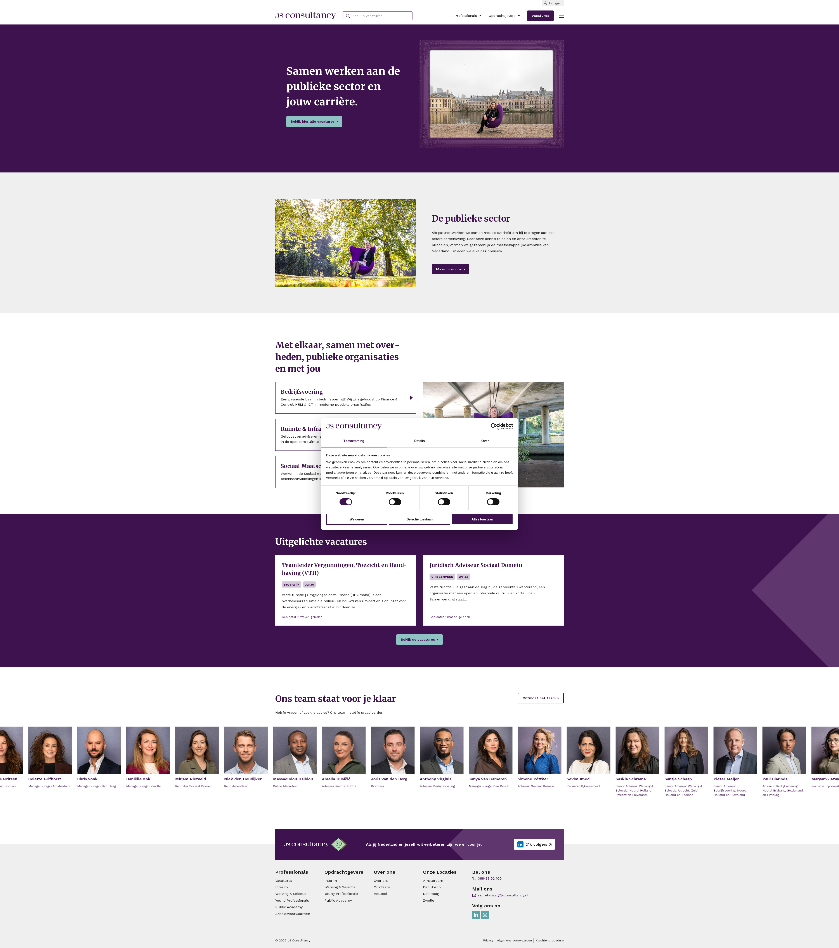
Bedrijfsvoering (302, 391)
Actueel (380, 894)
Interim (281, 887)
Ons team (382, 887)
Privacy (488, 940)
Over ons (381, 880)
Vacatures (540, 16)
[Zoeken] (348, 16)
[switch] (395, 501)
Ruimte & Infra (301, 429)
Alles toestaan (482, 519)
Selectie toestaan (420, 519)
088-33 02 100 (490, 878)
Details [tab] (419, 441)
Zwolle (428, 900)
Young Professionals (292, 900)
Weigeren (357, 519)
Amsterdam (433, 880)
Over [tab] (485, 441)
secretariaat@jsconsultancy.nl (503, 895)
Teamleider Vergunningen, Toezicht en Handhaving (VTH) (344, 569)
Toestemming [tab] (353, 441)
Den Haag (431, 894)
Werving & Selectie (290, 894)
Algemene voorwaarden (514, 940)
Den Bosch (432, 887)
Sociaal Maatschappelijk (314, 466)
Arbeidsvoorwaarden (292, 914)
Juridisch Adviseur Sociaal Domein (476, 565)
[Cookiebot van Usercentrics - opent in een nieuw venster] (494, 426)
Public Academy (289, 907)
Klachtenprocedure (550, 940)
